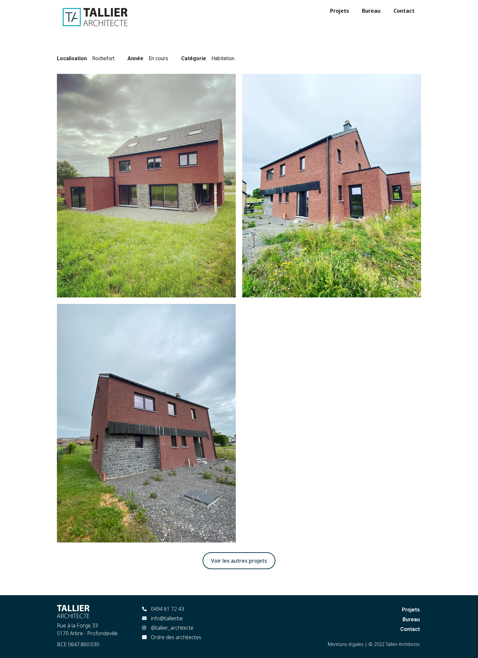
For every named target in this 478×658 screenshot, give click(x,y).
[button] (239, 560)
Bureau (371, 10)
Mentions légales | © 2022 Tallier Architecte (374, 644)
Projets (339, 10)
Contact (404, 10)
